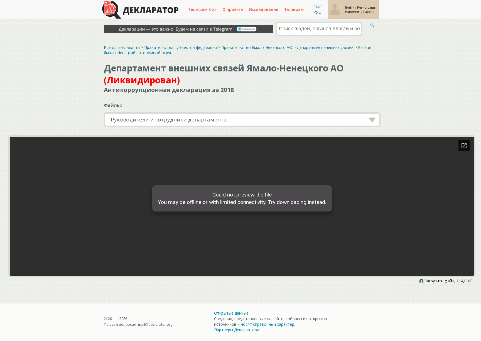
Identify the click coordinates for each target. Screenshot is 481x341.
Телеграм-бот (202, 9)
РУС (317, 12)
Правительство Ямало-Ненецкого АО (256, 47)
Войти (350, 7)
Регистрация (367, 7)
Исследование (263, 9)
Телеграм (294, 9)
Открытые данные (231, 313)
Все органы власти (122, 47)
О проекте (232, 9)
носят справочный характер (267, 324)
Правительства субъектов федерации (180, 47)
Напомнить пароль (359, 11)
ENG (317, 6)
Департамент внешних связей (325, 47)
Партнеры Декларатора (236, 329)
